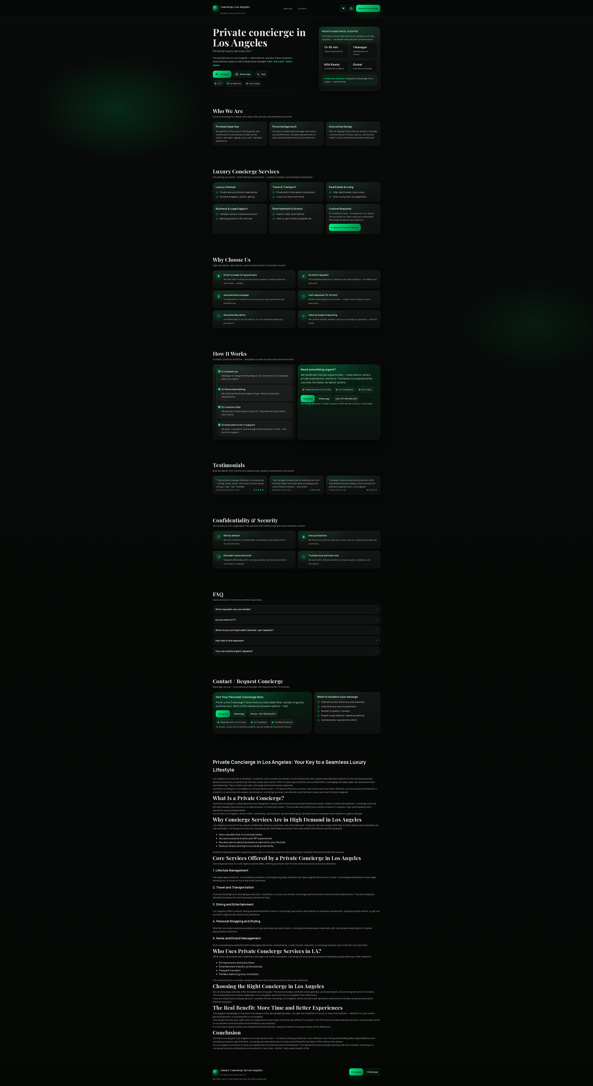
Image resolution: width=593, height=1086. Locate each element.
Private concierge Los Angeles (280, 998)
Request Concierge (368, 8)
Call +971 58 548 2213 (346, 398)
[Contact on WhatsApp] (351, 8)
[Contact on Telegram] (343, 8)
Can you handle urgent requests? (234, 651)
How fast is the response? (229, 640)
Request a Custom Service (344, 227)
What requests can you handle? (233, 609)
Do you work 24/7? (225, 619)
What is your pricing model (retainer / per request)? (244, 630)
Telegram (224, 74)
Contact (302, 8)
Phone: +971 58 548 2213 (263, 713)
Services (288, 8)
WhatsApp (245, 74)
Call (263, 74)
